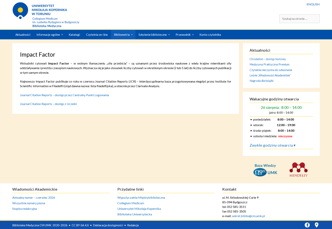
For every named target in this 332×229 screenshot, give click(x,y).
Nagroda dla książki (261, 80)
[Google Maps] (317, 225)
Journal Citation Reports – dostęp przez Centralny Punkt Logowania (64, 95)
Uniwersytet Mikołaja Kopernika (139, 208)
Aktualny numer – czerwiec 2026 (33, 197)
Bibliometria (122, 34)
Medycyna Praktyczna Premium (269, 64)
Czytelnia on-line (97, 34)
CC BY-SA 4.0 (80, 225)
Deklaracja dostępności (108, 225)
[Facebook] (307, 224)
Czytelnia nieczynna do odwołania (271, 70)
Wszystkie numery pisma (28, 203)
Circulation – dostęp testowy (268, 59)
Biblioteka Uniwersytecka (134, 214)
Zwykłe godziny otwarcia (272, 145)
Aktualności (22, 34)
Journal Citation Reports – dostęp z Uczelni (48, 104)
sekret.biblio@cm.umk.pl (248, 216)
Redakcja (133, 225)
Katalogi (74, 34)
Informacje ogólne (48, 34)
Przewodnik (183, 34)
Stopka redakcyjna (24, 208)
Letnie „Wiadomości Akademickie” (270, 75)
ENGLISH (313, 4)
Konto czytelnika (210, 34)
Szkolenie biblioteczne (153, 34)
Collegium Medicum (130, 203)
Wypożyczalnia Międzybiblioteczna (141, 197)
